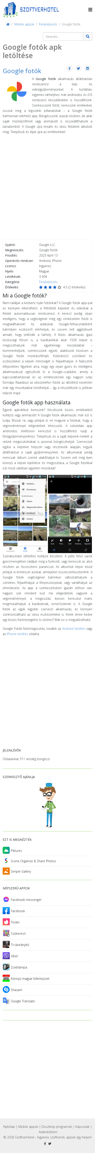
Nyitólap (9, 1126)
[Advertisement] (47, 187)
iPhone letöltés (17, 634)
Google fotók (22, 71)
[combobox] (63, 36)
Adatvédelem (48, 1132)
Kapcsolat (82, 1126)
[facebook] (45, 1144)
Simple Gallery (21, 871)
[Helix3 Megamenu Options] (90, 9)
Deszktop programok (57, 1126)
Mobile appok (28, 1126)
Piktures (16, 851)
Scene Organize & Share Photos (33, 861)
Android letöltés (73, 628)
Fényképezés (48, 282)
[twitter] (49, 1144)
